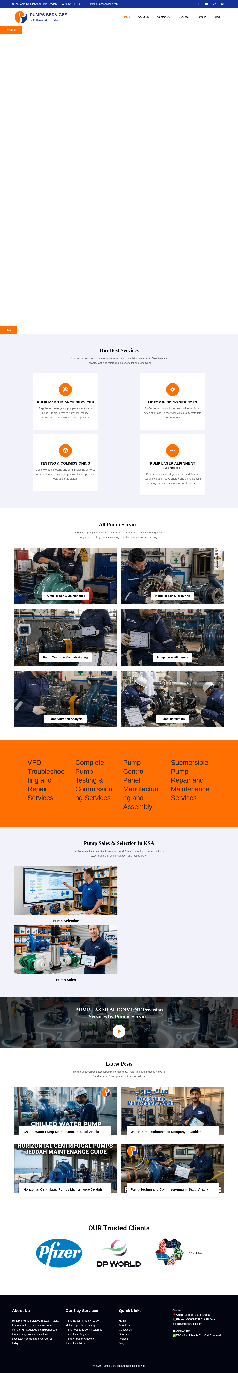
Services (184, 17)
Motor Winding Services (172, 402)
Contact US (163, 17)
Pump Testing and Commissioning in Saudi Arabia (169, 1189)
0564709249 (72, 4)
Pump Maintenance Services (65, 402)
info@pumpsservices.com (103, 4)
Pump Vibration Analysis (65, 719)
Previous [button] (11, 29)
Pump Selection (66, 921)
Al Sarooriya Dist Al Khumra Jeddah (36, 4)
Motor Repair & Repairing (172, 595)
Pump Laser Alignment (172, 657)
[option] (119, 82)
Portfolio (201, 17)
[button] (30, 1253)
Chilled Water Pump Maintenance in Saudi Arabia (61, 1132)
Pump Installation (172, 719)
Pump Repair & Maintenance (65, 595)
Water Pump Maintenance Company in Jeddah (166, 1132)
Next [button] (8, 329)
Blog (217, 17)
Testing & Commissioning (65, 463)
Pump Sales (66, 980)
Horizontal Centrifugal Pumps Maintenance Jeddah (62, 1189)
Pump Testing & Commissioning (65, 657)
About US (143, 17)
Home (126, 17)
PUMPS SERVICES (49, 14)
